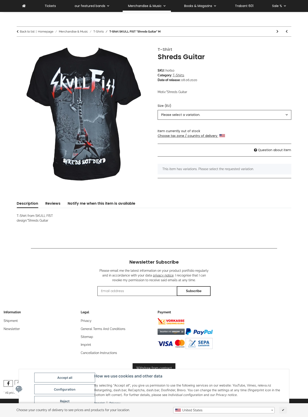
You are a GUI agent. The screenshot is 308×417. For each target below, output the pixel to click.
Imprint (86, 345)
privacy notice (163, 275)
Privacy (86, 321)
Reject (64, 401)
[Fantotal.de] (24, 6)
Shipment (11, 321)
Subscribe (193, 291)
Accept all (64, 378)
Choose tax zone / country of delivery (188, 136)
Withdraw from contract (154, 368)
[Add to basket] (20, 44)
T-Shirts (178, 75)
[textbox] (223, 410)
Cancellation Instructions (99, 353)
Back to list (27, 31)
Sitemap (87, 337)
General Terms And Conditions (103, 329)
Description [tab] (27, 203)
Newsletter (12, 329)
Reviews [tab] (52, 203)
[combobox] (224, 410)
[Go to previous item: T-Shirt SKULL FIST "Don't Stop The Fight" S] (286, 31)
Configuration (65, 389)
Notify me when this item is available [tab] (101, 203)
